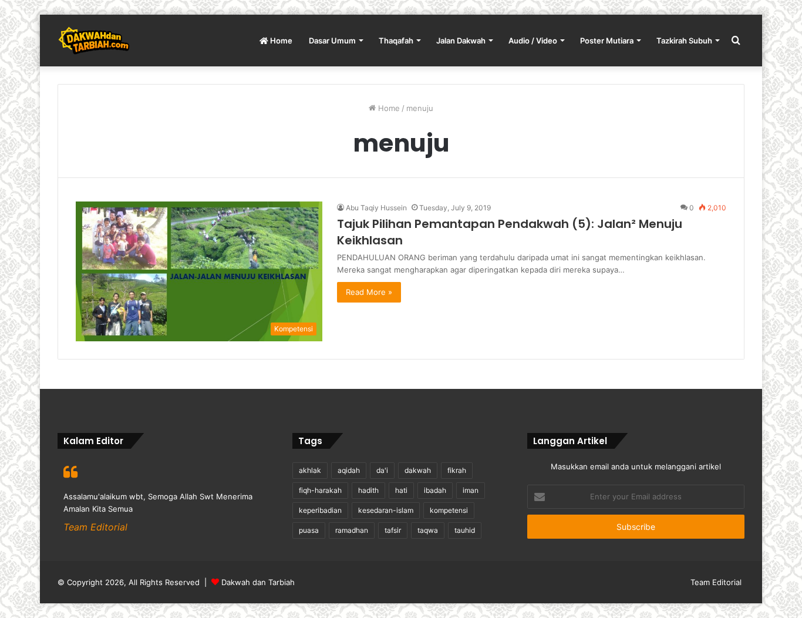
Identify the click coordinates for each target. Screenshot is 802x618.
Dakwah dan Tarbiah (258, 582)
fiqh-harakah (320, 490)
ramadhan (351, 530)
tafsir (393, 530)
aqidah (349, 470)
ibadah (435, 490)
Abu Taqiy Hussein (376, 207)
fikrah (456, 470)
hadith (368, 490)
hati (401, 490)
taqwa (427, 530)
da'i (382, 470)
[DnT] (94, 40)
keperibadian (320, 510)
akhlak (310, 470)
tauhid (464, 530)
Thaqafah (396, 40)
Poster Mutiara (606, 40)
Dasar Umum (332, 40)
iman (470, 490)
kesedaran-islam (385, 510)
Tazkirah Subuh (684, 40)
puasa (309, 530)
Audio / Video (532, 40)
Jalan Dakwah (461, 40)
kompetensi (449, 510)
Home (280, 40)
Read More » (369, 292)
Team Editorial (716, 582)
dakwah (418, 470)
